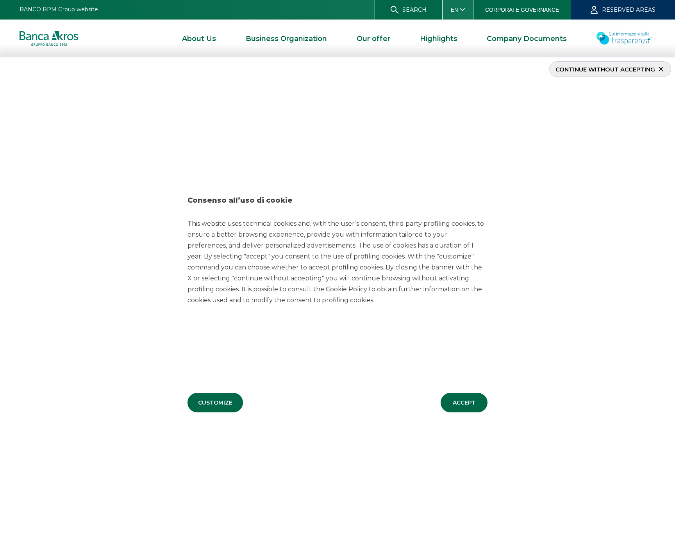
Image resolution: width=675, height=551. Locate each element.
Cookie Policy (346, 289)
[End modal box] (3, 58)
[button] (215, 402)
